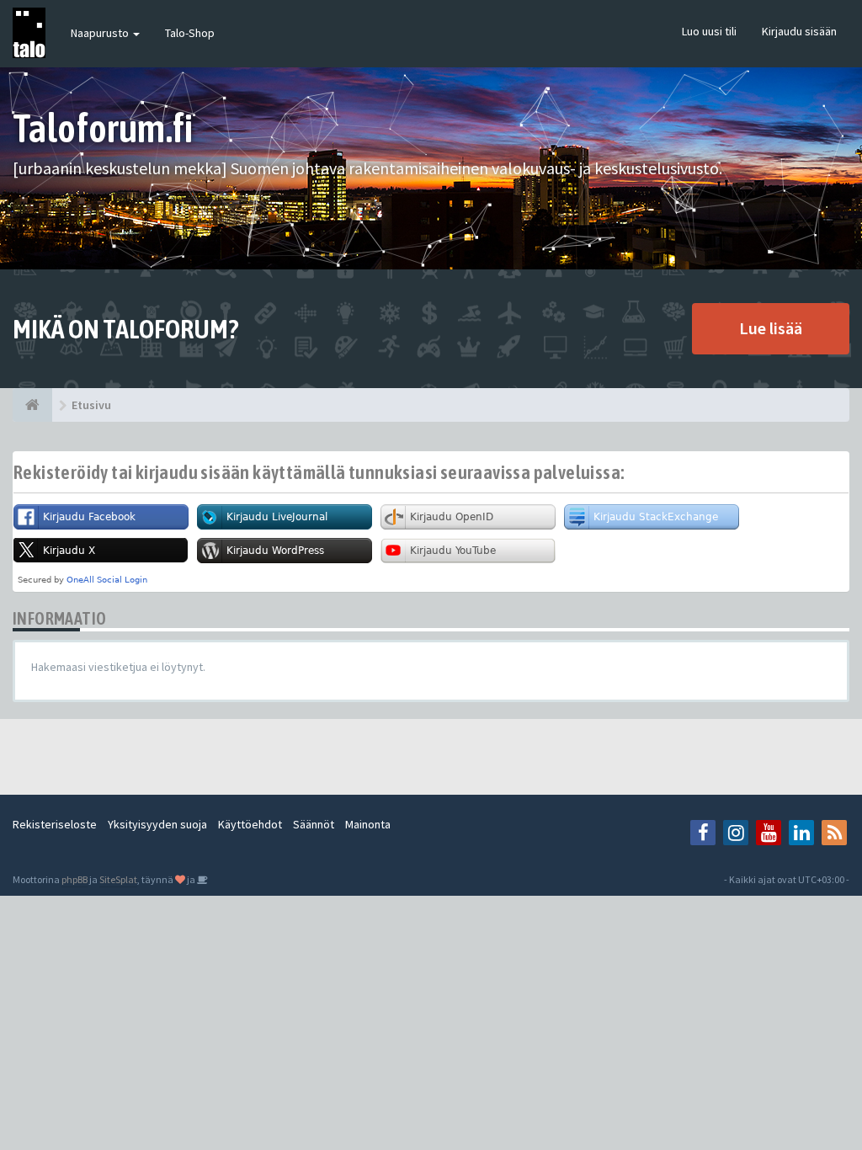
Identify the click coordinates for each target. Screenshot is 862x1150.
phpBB (74, 879)
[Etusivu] (32, 405)
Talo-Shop (190, 32)
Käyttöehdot (250, 824)
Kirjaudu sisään (799, 31)
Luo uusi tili (709, 31)
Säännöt (313, 824)
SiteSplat (118, 879)
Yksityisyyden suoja (157, 824)
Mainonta (368, 824)
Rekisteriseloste (55, 824)
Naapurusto (101, 32)
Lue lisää (770, 327)
